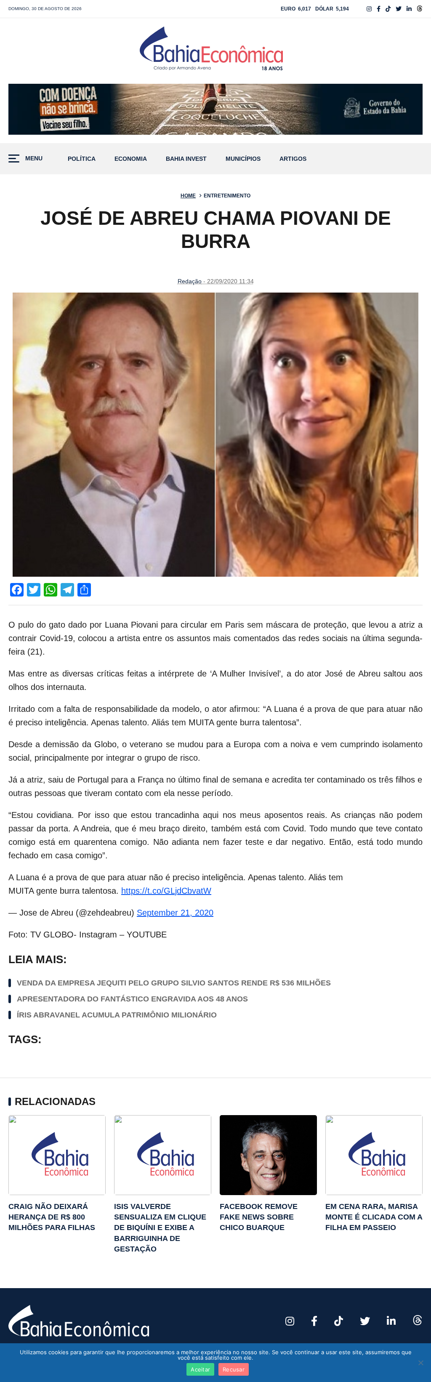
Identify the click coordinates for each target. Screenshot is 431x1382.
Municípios (243, 159)
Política (82, 159)
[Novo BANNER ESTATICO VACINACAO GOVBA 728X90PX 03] (215, 109)
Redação (190, 281)
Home (188, 196)
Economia (130, 159)
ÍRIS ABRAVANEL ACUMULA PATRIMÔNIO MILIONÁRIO (117, 1015)
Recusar (234, 1369)
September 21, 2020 (175, 912)
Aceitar (200, 1369)
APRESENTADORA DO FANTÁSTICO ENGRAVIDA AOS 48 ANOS (132, 999)
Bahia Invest (186, 159)
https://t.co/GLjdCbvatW (166, 890)
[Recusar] (420, 1362)
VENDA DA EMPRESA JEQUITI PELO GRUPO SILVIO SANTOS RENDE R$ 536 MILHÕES (174, 983)
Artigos (292, 159)
